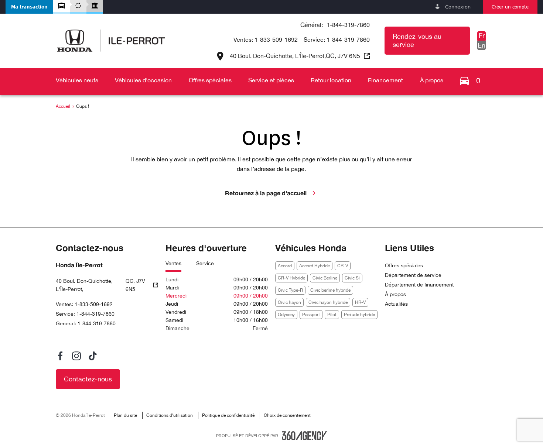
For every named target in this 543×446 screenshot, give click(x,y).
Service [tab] (205, 263)
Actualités (396, 304)
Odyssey (286, 314)
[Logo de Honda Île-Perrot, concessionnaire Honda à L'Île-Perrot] (111, 41)
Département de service (413, 275)
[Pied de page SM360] (304, 435)
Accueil (63, 106)
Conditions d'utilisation (169, 415)
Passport (311, 314)
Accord (285, 265)
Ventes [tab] (173, 263)
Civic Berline (325, 278)
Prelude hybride (359, 314)
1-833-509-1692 (276, 39)
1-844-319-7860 (348, 24)
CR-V (342, 265)
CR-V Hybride (291, 278)
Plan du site (125, 415)
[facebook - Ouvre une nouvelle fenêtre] (60, 355)
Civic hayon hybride (328, 302)
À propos (395, 294)
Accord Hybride (314, 265)
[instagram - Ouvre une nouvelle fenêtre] (76, 355)
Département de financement (419, 285)
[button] (29, 7)
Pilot (332, 314)
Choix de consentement (287, 415)
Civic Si (352, 278)
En (481, 45)
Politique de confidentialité (228, 415)
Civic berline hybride (330, 290)
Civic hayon (289, 302)
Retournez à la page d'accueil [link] (266, 192)
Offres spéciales (404, 265)
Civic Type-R (290, 290)
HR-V (360, 302)
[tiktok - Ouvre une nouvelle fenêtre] (92, 355)
